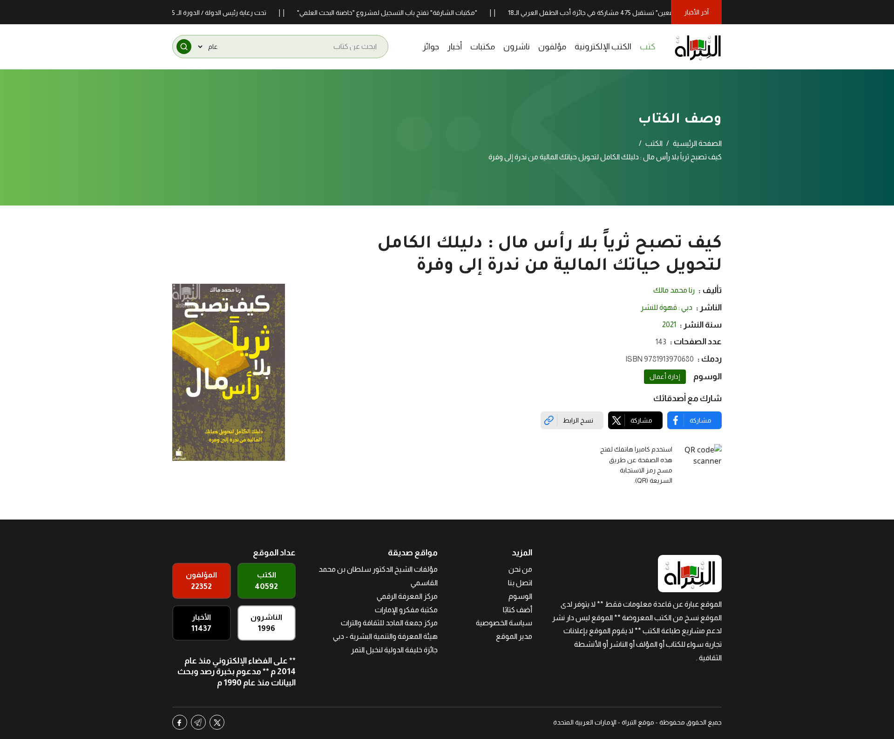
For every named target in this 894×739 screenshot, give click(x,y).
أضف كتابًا (517, 610)
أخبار (454, 46)
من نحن (520, 569)
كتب (648, 46)
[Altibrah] (698, 46)
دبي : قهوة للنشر (666, 307)
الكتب (654, 143)
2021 (669, 324)
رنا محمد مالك (674, 290)
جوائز (431, 46)
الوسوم (520, 596)
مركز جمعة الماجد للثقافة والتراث (389, 623)
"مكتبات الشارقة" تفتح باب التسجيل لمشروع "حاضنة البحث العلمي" (407, 12)
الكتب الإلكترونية (603, 46)
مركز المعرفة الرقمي (407, 596)
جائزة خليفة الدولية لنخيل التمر (394, 650)
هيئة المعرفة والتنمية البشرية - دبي (385, 636)
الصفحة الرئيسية (697, 143)
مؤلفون (552, 46)
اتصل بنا (520, 583)
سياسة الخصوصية (504, 623)
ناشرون (516, 46)
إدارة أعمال (665, 376)
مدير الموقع (514, 636)
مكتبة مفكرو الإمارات (406, 610)
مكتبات (482, 46)
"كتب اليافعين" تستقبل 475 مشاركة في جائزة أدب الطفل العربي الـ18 (621, 12)
